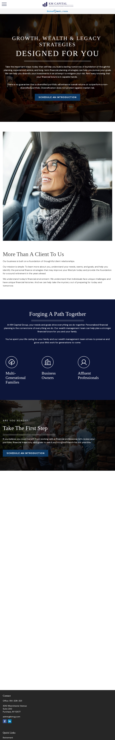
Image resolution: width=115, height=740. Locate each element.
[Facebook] (5, 721)
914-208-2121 (15, 700)
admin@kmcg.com (11, 716)
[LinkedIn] (10, 721)
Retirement (8, 737)
